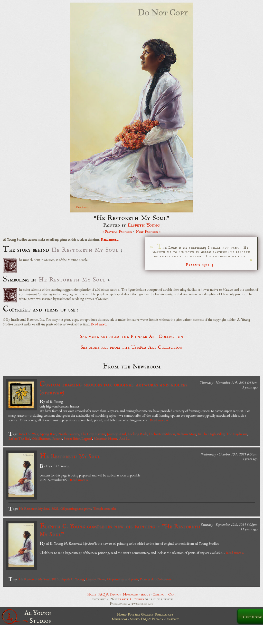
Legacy (91, 579)
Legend (86, 438)
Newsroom (130, 594)
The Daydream (236, 434)
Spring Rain (48, 434)
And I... (124, 438)
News (101, 579)
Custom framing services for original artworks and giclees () (113, 388)
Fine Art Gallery (140, 614)
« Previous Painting (117, 232)
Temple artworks (104, 508)
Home (91, 594)
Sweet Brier (72, 438)
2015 (55, 579)
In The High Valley (211, 434)
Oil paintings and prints (75, 508)
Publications (164, 614)
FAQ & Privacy (109, 594)
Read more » (159, 420)
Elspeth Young (144, 225)
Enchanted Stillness (162, 434)
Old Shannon (41, 438)
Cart (172, 594)
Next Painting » (148, 232)
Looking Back (137, 434)
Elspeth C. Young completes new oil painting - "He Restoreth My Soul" (120, 530)
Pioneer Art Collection (155, 579)
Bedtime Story (186, 434)
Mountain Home (105, 438)
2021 (55, 508)
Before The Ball (19, 438)
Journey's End (116, 434)
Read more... (110, 239)
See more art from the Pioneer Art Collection (131, 337)
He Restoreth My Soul (70, 456)
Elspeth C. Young (72, 579)
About (145, 594)
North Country (68, 434)
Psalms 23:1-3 (200, 265)
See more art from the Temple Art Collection (131, 347)
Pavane (57, 438)
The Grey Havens (93, 434)
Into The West (29, 434)
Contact (159, 594)
